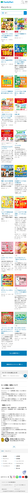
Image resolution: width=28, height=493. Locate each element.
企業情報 (18, 456)
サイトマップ (17, 489)
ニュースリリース (19, 461)
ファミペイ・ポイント (7, 463)
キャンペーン (6, 458)
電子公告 (18, 468)
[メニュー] (26, 2)
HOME (2, 451)
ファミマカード (6, 466)
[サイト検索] (22, 2)
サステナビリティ (20, 463)
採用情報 (18, 458)
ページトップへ (14, 447)
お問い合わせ (4, 489)
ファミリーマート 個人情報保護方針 (9, 482)
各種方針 (18, 466)
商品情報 (5, 456)
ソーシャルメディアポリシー (7, 484)
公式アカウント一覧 (5, 477)
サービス (5, 461)
